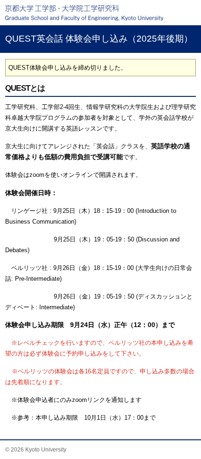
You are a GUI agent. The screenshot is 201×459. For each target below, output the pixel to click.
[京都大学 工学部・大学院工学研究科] (100, 13)
